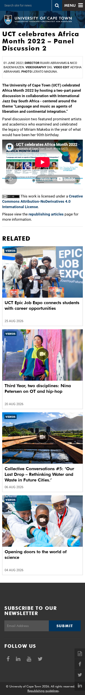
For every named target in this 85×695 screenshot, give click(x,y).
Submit (64, 626)
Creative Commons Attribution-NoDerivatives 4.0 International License (42, 201)
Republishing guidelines (43, 690)
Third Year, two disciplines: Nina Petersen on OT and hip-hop (38, 388)
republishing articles (46, 214)
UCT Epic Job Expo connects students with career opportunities (42, 305)
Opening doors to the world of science (36, 554)
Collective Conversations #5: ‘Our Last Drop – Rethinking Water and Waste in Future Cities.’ (39, 474)
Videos (10, 250)
